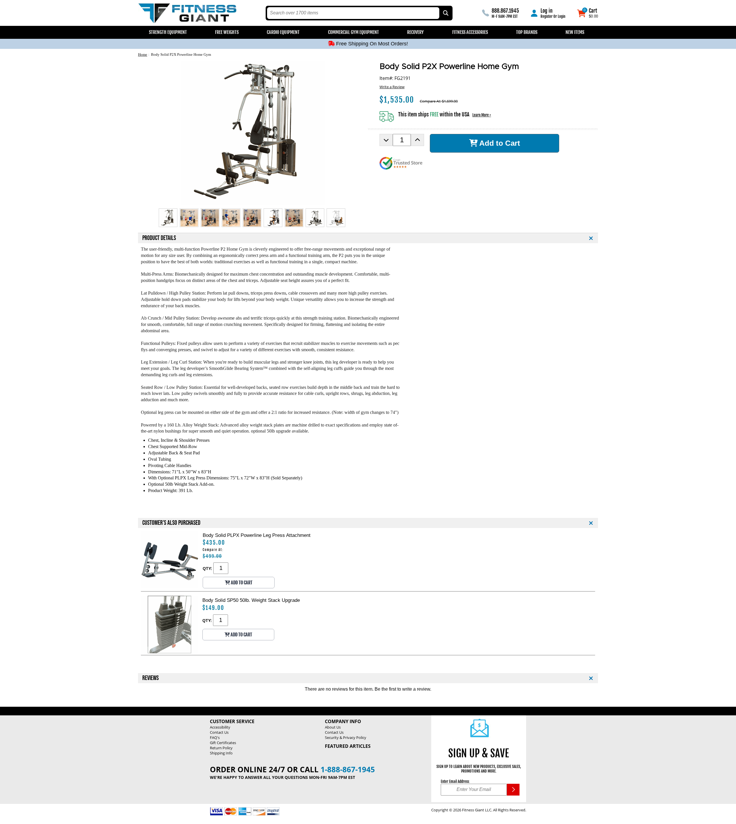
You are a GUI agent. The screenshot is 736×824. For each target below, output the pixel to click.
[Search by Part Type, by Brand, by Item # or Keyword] (445, 13)
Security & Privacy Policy (345, 737)
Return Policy (221, 747)
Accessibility (220, 727)
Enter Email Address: (455, 781)
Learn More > (481, 115)
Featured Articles (348, 746)
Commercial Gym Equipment (353, 32)
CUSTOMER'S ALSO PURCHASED (171, 523)
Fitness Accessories (470, 32)
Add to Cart (499, 143)
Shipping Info (221, 753)
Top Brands (526, 32)
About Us (333, 727)
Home (142, 54)
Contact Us (219, 732)
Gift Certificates (223, 742)
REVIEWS (150, 678)
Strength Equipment (168, 32)
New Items (575, 32)
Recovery (415, 32)
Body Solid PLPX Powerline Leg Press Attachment (256, 535)
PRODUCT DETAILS (159, 238)
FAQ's (215, 737)
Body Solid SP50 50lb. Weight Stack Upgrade (251, 600)
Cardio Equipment (283, 32)
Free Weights (227, 32)
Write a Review (392, 86)
